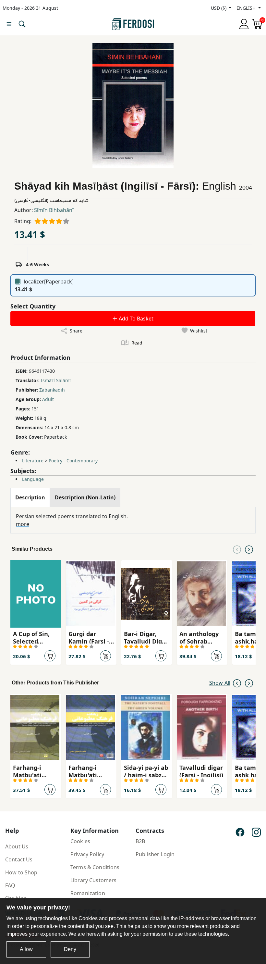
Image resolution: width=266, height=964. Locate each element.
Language (33, 479)
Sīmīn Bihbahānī (54, 210)
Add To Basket (135, 318)
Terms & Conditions (95, 867)
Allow (26, 949)
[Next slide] (249, 549)
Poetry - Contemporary (73, 460)
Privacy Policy (87, 854)
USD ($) (219, 8)
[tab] (30, 497)
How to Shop (21, 872)
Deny (70, 949)
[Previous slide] (237, 549)
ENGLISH (246, 8)
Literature (32, 460)
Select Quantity (32, 306)
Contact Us (18, 859)
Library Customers (93, 880)
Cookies (80, 841)
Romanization (87, 893)
